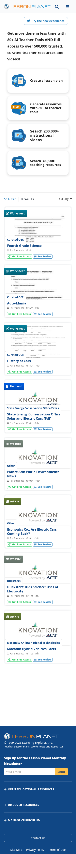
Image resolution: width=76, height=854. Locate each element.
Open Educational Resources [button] (31, 789)
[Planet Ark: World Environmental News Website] (38, 459)
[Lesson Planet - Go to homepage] (27, 6)
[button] (67, 6)
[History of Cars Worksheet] (38, 347)
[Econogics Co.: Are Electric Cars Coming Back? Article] (38, 516)
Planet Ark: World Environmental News (34, 474)
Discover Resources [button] (23, 805)
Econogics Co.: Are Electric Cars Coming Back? (32, 531)
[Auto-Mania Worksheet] (38, 307)
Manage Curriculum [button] (24, 820)
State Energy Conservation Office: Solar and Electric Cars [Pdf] (34, 416)
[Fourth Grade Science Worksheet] (38, 249)
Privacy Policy (35, 850)
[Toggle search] (56, 6)
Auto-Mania (16, 303)
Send (61, 772)
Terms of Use (57, 850)
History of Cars (19, 361)
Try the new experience (48, 21)
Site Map (16, 850)
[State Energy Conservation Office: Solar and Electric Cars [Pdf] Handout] (38, 401)
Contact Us (38, 838)
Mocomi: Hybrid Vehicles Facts (31, 649)
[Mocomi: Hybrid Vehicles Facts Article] (38, 632)
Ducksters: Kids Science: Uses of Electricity (32, 589)
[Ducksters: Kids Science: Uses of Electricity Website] (38, 574)
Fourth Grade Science (24, 245)
